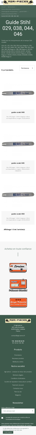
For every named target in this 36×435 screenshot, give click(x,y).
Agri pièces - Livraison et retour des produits (18, 372)
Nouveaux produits (18, 358)
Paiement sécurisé (18, 385)
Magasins (18, 395)
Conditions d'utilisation (18, 378)
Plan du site (18, 392)
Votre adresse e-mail (7, 407)
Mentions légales (18, 375)
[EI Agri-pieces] (18, 2)
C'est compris (8, 432)
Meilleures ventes (18, 362)
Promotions (18, 355)
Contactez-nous (18, 388)
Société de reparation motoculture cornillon (18, 382)
